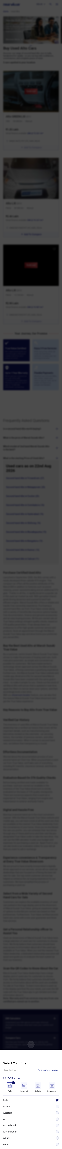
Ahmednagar (10, 1131)
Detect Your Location (49, 1070)
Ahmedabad (9, 1125)
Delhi (5, 1100)
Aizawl (6, 1138)
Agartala (7, 1113)
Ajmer (6, 1144)
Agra (5, 1119)
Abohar (7, 1106)
